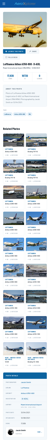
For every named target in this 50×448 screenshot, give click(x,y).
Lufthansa (7, 114)
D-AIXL (25, 399)
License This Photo (14, 51)
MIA (30, 114)
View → (39, 432)
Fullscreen (11, 57)
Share (33, 51)
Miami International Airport (31, 404)
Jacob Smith (26, 382)
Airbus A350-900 (19, 114)
